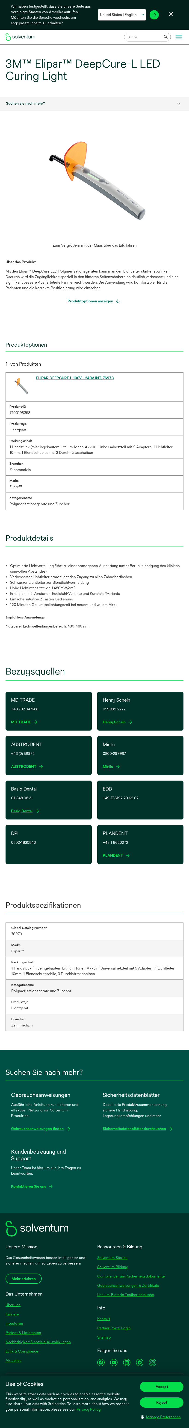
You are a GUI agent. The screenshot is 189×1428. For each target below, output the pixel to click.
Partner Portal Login (114, 1328)
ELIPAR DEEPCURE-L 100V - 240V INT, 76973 (75, 378)
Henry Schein (115, 722)
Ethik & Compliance (22, 1351)
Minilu (109, 766)
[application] (94, 185)
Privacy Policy (89, 1409)
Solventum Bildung (112, 1267)
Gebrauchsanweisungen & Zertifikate (128, 1285)
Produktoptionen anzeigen (91, 301)
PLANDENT (114, 855)
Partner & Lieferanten (23, 1333)
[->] (154, 14)
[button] (161, 1417)
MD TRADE (22, 722)
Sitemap (104, 1337)
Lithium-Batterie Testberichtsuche (125, 1295)
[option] (94, 190)
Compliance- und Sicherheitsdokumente (131, 1276)
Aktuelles (13, 1360)
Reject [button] (161, 1402)
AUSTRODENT (25, 766)
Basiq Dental (23, 811)
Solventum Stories (112, 1257)
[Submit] (166, 37)
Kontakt (103, 1319)
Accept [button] (162, 1386)
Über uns (13, 1305)
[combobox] (147, 37)
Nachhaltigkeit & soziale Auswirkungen (38, 1342)
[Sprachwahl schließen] (171, 14)
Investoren (14, 1323)
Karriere (12, 1314)
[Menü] (178, 37)
